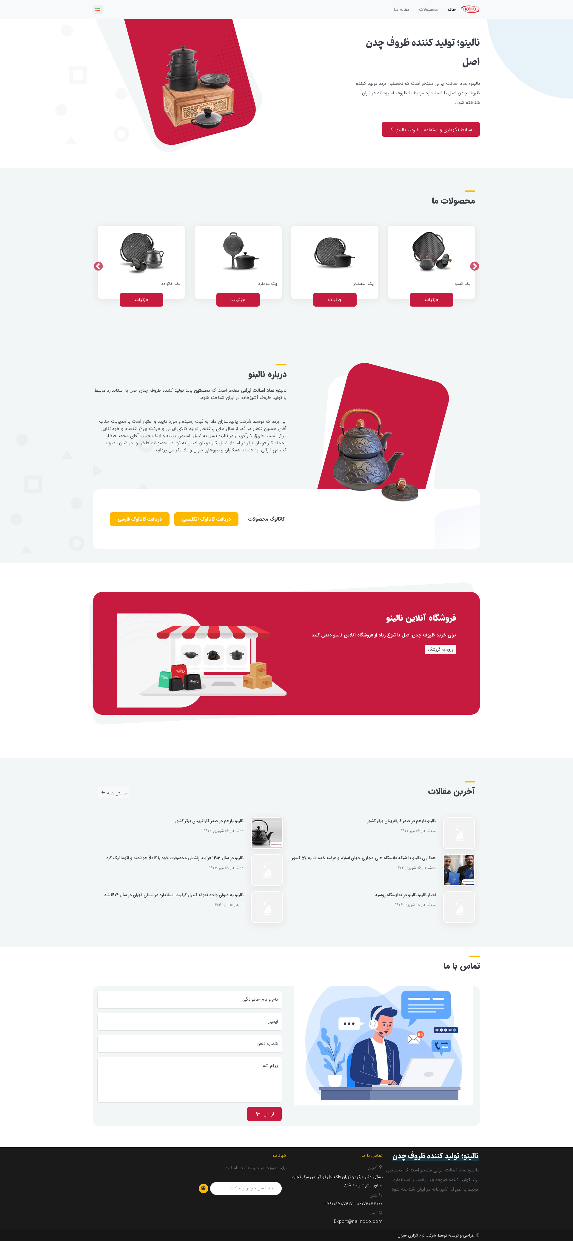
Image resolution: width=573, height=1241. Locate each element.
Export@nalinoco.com (358, 1221)
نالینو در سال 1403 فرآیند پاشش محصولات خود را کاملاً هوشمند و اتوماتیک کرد (175, 858)
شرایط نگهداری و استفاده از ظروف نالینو (433, 130)
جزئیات (432, 300)
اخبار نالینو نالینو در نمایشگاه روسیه (405, 895)
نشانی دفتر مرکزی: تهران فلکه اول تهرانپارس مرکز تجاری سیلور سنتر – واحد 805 (336, 1181)
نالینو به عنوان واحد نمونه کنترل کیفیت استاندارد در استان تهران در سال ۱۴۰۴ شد (174, 895)
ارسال (268, 1114)
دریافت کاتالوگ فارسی (140, 519)
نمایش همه (116, 793)
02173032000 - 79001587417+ (353, 1204)
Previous (474, 267)
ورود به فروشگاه (440, 649)
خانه (451, 10)
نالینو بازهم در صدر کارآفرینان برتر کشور (401, 821)
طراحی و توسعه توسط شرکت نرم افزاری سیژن (436, 1235)
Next (98, 267)
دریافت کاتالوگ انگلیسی (206, 519)
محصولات (428, 10)
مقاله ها (401, 10)
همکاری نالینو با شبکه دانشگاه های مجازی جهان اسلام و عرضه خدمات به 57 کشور (364, 858)
